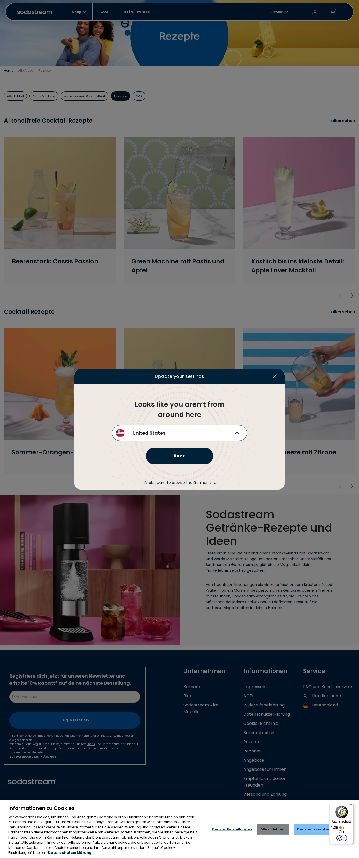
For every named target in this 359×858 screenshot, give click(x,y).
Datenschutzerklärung (69, 852)
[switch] (341, 838)
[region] (179, 829)
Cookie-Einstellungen (232, 829)
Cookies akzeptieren (316, 829)
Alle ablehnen (273, 829)
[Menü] (350, 806)
